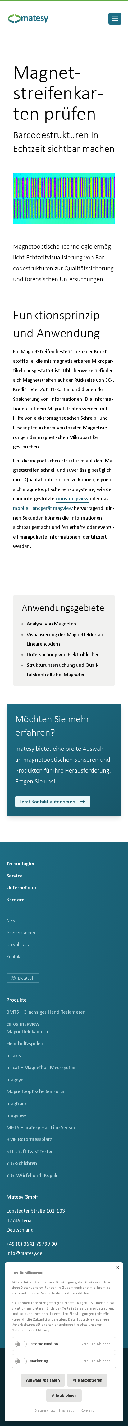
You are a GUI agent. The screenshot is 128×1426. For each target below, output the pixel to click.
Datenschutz (45, 1410)
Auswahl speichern (43, 1380)
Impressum (68, 1410)
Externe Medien (43, 1343)
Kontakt (87, 1410)
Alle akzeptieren (87, 1380)
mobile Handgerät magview (43, 508)
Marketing (38, 1360)
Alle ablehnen (64, 1395)
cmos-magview (72, 498)
